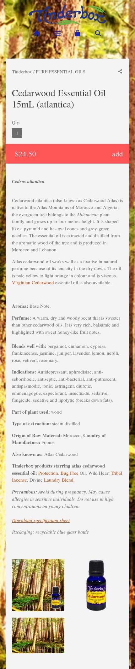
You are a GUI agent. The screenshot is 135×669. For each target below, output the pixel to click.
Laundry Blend (58, 480)
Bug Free (69, 473)
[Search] (98, 33)
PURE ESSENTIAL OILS (60, 71)
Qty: (16, 122)
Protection (48, 473)
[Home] (37, 33)
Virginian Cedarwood (33, 282)
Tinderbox (22, 71)
